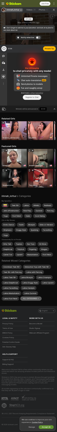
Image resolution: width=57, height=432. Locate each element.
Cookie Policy (37, 422)
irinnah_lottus (9, 196)
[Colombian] (5, 205)
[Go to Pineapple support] (4, 405)
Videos (31, 10)
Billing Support (8, 364)
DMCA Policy (7, 333)
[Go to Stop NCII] (17, 405)
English (45, 311)
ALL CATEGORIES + (31, 299)
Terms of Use (7, 328)
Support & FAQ (8, 360)
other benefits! (36, 93)
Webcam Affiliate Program (39, 333)
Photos (44, 10)
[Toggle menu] (3, 3)
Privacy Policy (7, 324)
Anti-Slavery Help (9, 347)
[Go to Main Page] (17, 3)
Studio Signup (34, 328)
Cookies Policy (8, 338)
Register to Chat (32, 97)
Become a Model (35, 324)
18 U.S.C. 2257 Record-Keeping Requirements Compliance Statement (28, 414)
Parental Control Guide (11, 342)
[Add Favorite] (4, 48)
